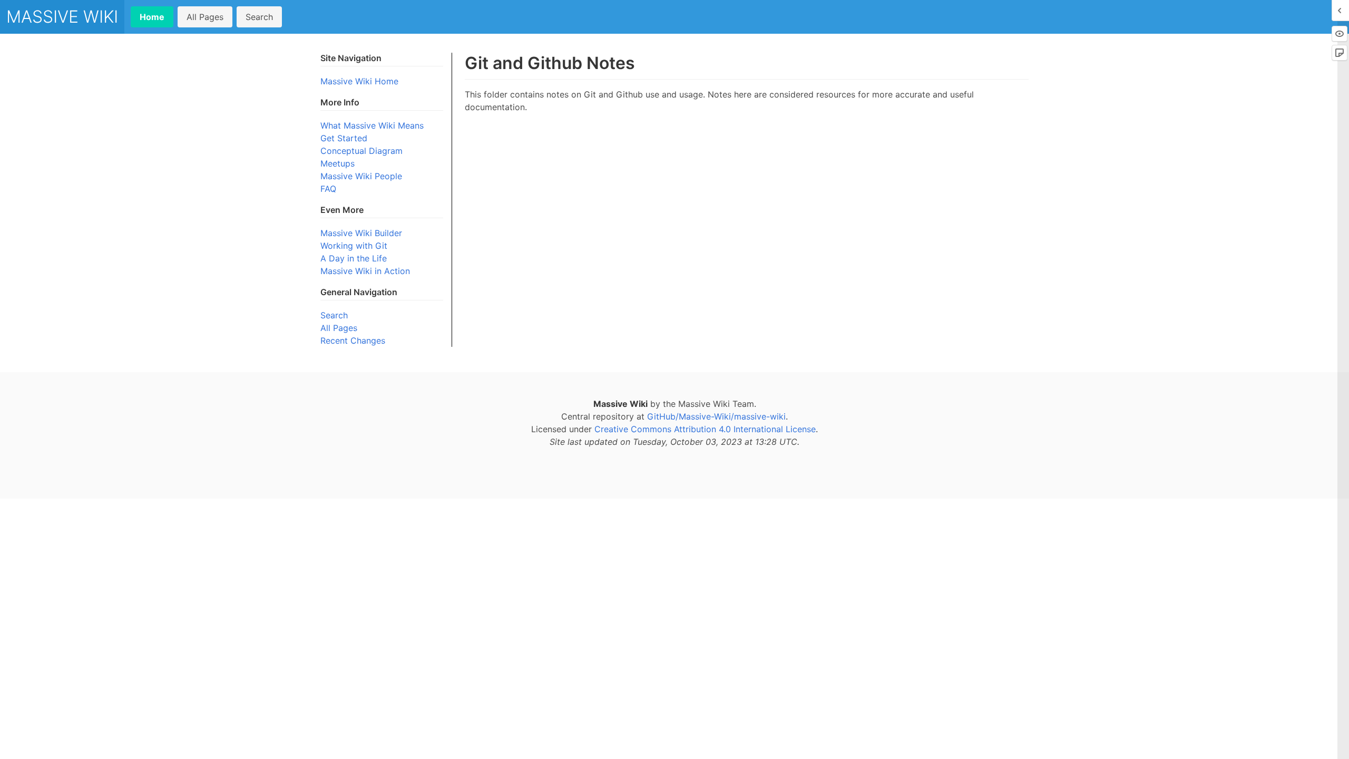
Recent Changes (352, 340)
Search (259, 17)
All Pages (205, 17)
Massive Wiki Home (359, 81)
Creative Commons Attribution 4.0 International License (705, 429)
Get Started (343, 138)
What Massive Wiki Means (372, 125)
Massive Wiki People (361, 176)
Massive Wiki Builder (361, 233)
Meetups (337, 163)
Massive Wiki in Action (365, 271)
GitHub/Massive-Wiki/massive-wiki (716, 416)
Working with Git (353, 245)
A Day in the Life (353, 258)
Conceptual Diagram (361, 150)
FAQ (328, 188)
